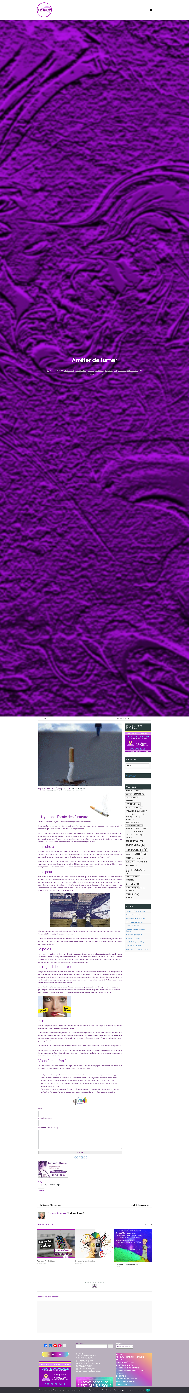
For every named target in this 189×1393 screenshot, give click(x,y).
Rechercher (79, 1343)
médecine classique (132, 822)
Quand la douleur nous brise (140, 1205)
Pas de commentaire (94, 374)
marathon (140, 814)
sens (130, 858)
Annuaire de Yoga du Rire (134, 915)
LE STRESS (119, 1354)
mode (137, 817)
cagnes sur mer (69, 790)
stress (132, 883)
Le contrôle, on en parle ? (125, 1365)
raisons (129, 837)
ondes (140, 825)
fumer (91, 370)
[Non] (187, 1390)
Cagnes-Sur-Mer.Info (132, 926)
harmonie (131, 800)
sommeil (132, 865)
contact (80, 1157)
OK (148, 1390)
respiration (135, 845)
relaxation (134, 841)
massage (129, 817)
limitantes (130, 814)
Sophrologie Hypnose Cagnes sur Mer (121, 370)
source (130, 880)
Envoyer (80, 1152)
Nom (44, 1109)
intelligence (132, 811)
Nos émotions (80, 1258)
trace (142, 888)
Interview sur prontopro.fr (134, 934)
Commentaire (48, 1128)
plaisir (138, 831)
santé (140, 854)
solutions (142, 862)
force (138, 791)
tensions (132, 888)
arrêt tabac (69, 370)
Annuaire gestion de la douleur (135, 918)
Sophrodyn (131, 776)
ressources (136, 849)
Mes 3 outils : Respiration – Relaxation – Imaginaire (130, 1358)
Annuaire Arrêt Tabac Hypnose (135, 911)
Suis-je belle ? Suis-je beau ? (124, 1270)
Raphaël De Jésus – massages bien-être (137, 950)
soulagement (132, 877)
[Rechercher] (110, 1346)
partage (129, 828)
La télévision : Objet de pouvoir (50, 1205)
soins (130, 862)
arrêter (61, 790)
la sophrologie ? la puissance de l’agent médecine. (52, 1252)
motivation (130, 819)
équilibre (132, 894)
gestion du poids (132, 797)
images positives (134, 808)
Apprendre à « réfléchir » (125, 1362)
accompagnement (52, 790)
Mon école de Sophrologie (134, 945)
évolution (129, 897)
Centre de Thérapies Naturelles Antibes (135, 930)
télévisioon (130, 891)
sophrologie (135, 871)
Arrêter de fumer (122, 1384)
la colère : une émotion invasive (127, 1368)
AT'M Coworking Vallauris (134, 922)
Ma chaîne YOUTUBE (133, 938)
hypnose (99, 370)
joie (144, 811)
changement (81, 370)
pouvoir (129, 835)
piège (128, 832)
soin (140, 858)
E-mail (45, 1118)
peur (137, 828)
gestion (139, 794)
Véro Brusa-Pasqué (75, 1213)
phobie (144, 828)
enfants (129, 790)
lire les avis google (55, 1354)
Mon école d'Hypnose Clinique (135, 942)
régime (128, 854)
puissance (139, 835)
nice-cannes (130, 825)
